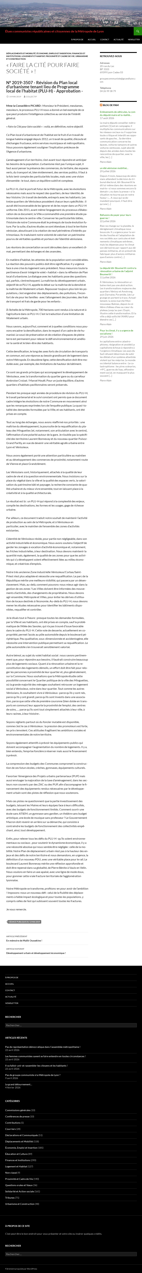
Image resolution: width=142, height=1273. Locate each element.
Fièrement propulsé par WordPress (21, 1268)
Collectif (31, 96)
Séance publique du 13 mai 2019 (24, 922)
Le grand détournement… (18, 1084)
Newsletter (134, 39)
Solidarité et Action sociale (19, 1191)
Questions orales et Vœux (19, 1185)
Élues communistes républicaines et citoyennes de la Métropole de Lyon (54, 31)
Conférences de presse (17, 1116)
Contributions (12, 1122)
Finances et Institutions (17, 1160)
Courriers (10, 1128)
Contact (104, 39)
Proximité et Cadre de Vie (60, 56)
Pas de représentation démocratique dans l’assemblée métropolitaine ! (43, 1046)
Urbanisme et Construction (19, 1203)
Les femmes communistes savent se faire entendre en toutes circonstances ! (45, 1056)
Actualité (118, 39)
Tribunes (10, 1197)
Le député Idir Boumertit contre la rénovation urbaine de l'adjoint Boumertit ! (118, 271)
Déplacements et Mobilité (21, 53)
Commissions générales (17, 1110)
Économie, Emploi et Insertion (54, 53)
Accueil (92, 39)
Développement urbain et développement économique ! (36, 951)
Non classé (11, 1172)
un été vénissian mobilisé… (114, 168)
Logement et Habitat (33, 56)
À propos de (77, 39)
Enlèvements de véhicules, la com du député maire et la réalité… (117, 113)
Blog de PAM (111, 105)
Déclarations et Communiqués (21, 1135)
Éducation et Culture (16, 1153)
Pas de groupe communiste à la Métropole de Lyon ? (32, 1074)
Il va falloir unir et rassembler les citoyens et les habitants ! (36, 1065)
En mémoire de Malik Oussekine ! (24, 938)
